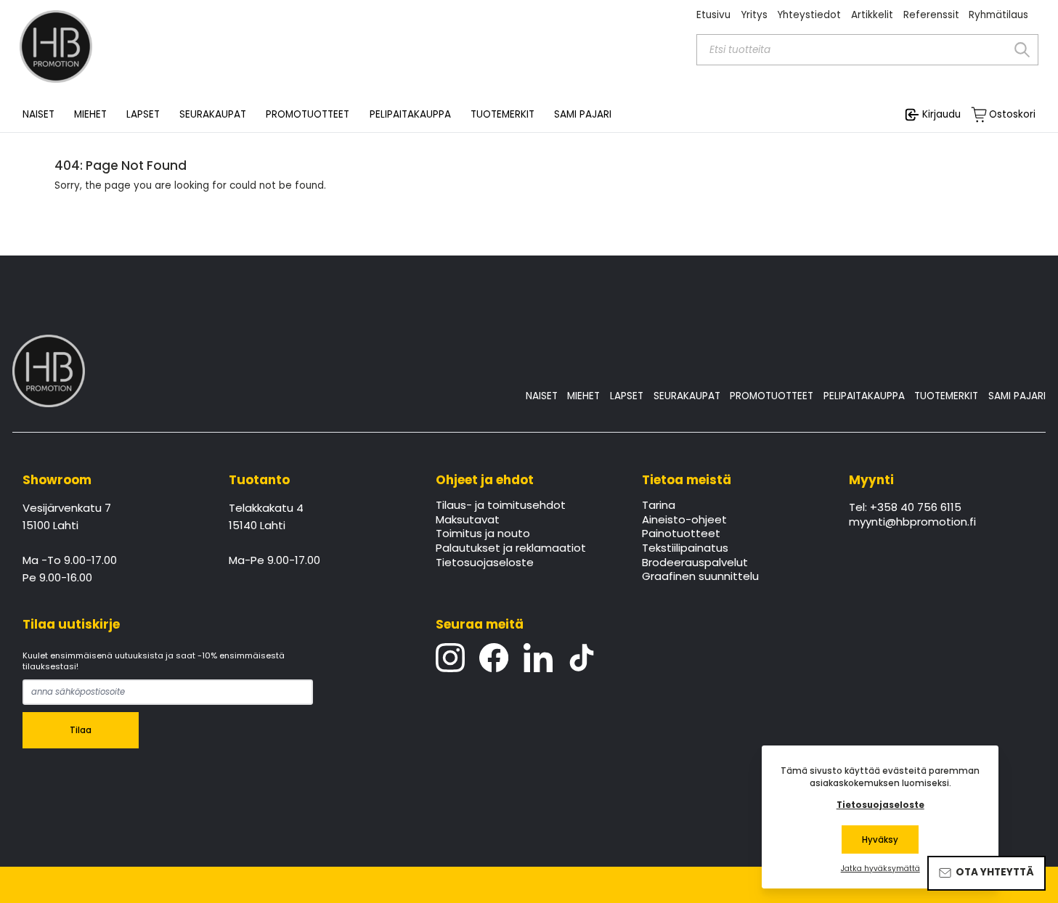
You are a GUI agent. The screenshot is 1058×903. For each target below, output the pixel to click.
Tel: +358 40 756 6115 (905, 508)
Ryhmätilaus (998, 15)
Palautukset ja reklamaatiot (511, 548)
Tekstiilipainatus (685, 548)
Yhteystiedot (809, 15)
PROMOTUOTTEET (771, 396)
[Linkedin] (538, 657)
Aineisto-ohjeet (684, 520)
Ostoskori (1012, 114)
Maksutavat (468, 520)
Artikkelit (872, 15)
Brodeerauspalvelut (695, 563)
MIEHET (583, 396)
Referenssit (931, 15)
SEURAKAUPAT (212, 114)
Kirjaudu (941, 114)
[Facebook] (493, 657)
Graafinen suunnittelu (700, 577)
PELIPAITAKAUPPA (864, 396)
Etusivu (713, 15)
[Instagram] (450, 657)
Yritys (754, 15)
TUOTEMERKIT (946, 396)
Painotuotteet (681, 534)
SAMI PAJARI (582, 114)
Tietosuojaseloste (485, 563)
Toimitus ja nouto (483, 534)
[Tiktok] (581, 657)
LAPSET (626, 396)
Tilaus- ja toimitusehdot (501, 505)
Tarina (658, 505)
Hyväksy (880, 840)
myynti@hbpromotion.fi (912, 522)
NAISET (542, 396)
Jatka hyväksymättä (880, 869)
